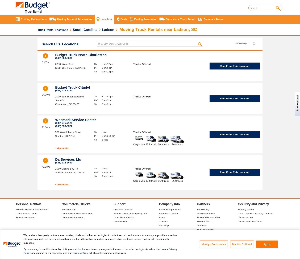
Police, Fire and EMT (208, 217)
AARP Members (206, 213)
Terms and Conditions (250, 221)
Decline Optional (242, 244)
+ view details (62, 148)
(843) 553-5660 (63, 58)
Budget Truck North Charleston (81, 55)
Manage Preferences (214, 244)
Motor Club (203, 221)
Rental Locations (25, 217)
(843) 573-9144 (63, 90)
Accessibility (120, 221)
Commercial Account (73, 217)
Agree (267, 244)
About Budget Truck (170, 209)
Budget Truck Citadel (72, 87)
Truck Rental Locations (53, 29)
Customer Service (123, 209)
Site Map (164, 225)
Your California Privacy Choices (255, 213)
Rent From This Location (234, 66)
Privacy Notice (246, 209)
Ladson (108, 30)
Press (162, 217)
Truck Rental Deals (26, 213)
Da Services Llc (68, 159)
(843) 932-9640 (63, 162)
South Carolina (85, 30)
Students (202, 225)
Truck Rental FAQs (124, 217)
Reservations (69, 209)
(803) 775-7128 (63, 123)
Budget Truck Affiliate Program (130, 213)
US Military (203, 209)
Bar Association (205, 229)
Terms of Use (245, 217)
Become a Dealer (168, 213)
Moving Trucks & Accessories (32, 209)
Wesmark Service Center (75, 120)
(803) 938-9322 (63, 126)
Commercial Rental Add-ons (77, 213)
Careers (163, 221)
